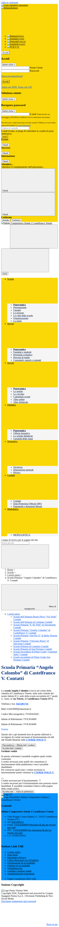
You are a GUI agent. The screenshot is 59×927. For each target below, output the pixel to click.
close (4, 274)
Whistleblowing (14, 868)
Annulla (5, 220)
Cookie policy (14, 852)
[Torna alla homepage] (29, 223)
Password (34, 71)
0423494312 (17, 822)
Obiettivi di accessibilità (18, 865)
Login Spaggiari (24, 125)
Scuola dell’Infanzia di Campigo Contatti (32, 622)
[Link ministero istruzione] (14, 5)
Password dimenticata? (12, 76)
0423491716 (22, 704)
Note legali (12, 855)
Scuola (10, 572)
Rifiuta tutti (26, 745)
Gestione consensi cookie (19, 871)
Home (10, 569)
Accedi (5, 53)
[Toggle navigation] (25, 260)
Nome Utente (36, 67)
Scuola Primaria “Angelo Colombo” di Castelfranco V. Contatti (31, 631)
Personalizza (8, 745)
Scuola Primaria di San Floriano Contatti (32, 649)
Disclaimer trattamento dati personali (18, 901)
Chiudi (5, 145)
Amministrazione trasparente (20, 873)
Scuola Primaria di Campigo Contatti (30, 646)
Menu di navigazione (40, 607)
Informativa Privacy (16, 857)
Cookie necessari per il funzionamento (19, 780)
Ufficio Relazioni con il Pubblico (23, 860)
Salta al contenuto (9, 2)
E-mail (33, 114)
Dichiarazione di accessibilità (21, 863)
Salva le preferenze (24, 792)
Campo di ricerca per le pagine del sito (19, 540)
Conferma (16, 220)
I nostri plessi (13, 575)
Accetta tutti (12, 748)
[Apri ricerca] (34, 236)
